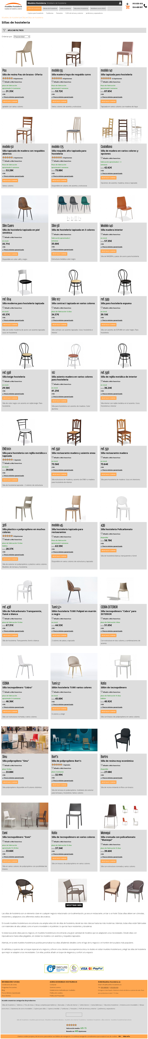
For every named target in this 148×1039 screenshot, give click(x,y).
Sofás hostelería (65, 8)
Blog (3, 990)
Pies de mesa (29, 1005)
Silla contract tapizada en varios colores (73, 303)
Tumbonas (49, 13)
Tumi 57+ (56, 606)
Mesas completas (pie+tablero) (45, 1005)
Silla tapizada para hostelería (116, 74)
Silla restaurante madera (114, 453)
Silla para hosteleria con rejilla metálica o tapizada (24, 454)
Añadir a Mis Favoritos (13, 82)
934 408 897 (138, 7)
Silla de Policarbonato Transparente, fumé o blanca (22, 613)
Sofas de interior (72, 1005)
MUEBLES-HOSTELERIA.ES (67, 982)
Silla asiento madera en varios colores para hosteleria (72, 378)
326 (4, 524)
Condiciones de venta (9, 985)
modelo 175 (57, 146)
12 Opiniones (117, 79)
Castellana (106, 146)
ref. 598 (6, 372)
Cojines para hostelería (35, 13)
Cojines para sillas (40, 1009)
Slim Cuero (8, 225)
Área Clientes (6, 996)
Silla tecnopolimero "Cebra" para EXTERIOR (118, 613)
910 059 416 (138, 3)
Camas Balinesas (96, 1005)
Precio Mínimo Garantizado (11, 993)
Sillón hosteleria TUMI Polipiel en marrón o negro (74, 613)
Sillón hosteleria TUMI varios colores (72, 687)
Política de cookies (56, 993)
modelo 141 (106, 70)
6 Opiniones (67, 79)
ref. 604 (6, 298)
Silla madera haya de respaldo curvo (71, 74)
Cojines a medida (53, 1009)
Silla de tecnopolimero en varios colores (73, 837)
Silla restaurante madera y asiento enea (73, 453)
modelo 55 (57, 70)
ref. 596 (105, 372)
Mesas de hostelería (50, 8)
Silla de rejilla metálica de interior (119, 376)
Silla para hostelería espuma (116, 303)
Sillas (24, 17)
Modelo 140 (107, 225)
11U (53, 372)
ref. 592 (56, 448)
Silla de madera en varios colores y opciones (119, 152)
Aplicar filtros (15, 30)
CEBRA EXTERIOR (109, 606)
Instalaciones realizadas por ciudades (62, 990)
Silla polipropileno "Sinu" (15, 760)
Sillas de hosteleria (34, 8)
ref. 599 (105, 298)
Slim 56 (55, 225)
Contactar (53, 985)
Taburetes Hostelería (81, 8)
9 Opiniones (18, 79)
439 (103, 524)
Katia (103, 683)
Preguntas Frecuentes (9, 987)
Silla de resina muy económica (117, 760)
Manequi (105, 832)
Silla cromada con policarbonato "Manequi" (118, 838)
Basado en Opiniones (76, 1031)
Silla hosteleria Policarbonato (117, 529)
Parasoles (59, 13)
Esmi (4, 832)
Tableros (20, 1005)
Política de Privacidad (57, 996)
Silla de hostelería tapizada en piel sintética (21, 231)
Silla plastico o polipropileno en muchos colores (23, 531)
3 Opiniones (67, 158)
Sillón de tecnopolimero (114, 687)
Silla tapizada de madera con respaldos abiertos (23, 152)
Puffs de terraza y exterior (74, 13)
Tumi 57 (56, 683)
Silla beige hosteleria (13, 376)
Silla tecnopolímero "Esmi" (16, 837)
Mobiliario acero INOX (98, 8)
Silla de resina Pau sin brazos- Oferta (22, 74)
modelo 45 (57, 524)
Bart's (55, 756)
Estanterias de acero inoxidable (21, 1009)
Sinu (4, 756)
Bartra (104, 756)
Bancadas (61, 1005)
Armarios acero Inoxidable (129, 1005)
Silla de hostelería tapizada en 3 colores (73, 229)
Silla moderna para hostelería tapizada (23, 303)
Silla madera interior (112, 229)
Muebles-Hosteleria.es (111, 982)
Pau (4, 70)
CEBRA (5, 683)
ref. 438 (6, 606)
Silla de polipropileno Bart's (66, 760)
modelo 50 (8, 146)
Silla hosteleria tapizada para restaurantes (67, 531)
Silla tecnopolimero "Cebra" (17, 687)
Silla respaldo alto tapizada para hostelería (69, 152)
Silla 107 (56, 298)
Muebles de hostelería (11, 17)
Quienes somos (55, 987)
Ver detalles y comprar (10, 101)
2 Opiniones (18, 158)
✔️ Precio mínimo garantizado (13, 97)
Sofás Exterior (84, 1005)
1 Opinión (17, 460)
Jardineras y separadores (94, 13)
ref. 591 (105, 448)
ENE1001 (6, 448)
